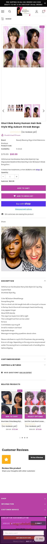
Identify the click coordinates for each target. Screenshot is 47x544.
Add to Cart (12, 416)
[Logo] (23, 11)
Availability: (5, 149)
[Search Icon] (9, 11)
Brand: (3, 140)
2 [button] (22, 437)
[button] (23, 132)
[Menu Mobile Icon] (2, 11)
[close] (45, 3)
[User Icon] (36, 11)
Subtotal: (4, 181)
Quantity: (4, 172)
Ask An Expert (26, 373)
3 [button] (24, 437)
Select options (35, 416)
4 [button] (27, 437)
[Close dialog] (45, 517)
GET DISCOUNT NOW (23, 538)
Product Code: (6, 146)
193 (6, 214)
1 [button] (19, 437)
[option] (23, 47)
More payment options (23, 209)
